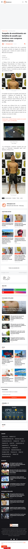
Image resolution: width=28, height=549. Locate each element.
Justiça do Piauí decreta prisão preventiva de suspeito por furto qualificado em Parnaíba (7, 257)
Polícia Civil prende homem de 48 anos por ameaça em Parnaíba (7, 224)
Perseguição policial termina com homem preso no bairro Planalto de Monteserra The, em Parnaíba (17, 495)
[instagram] (20, 292)
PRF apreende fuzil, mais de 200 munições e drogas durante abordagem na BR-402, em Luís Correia (17, 318)
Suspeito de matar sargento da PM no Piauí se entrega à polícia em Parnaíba (18, 508)
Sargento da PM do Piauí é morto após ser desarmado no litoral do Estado (18, 515)
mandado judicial (11, 30)
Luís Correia (6, 449)
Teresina (15, 454)
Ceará (23, 441)
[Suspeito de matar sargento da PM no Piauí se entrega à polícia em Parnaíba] (5, 509)
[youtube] (8, 292)
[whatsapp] (20, 290)
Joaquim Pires (6, 447)
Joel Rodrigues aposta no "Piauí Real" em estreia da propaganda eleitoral (17, 484)
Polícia (18, 198)
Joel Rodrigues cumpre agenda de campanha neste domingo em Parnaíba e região (18, 478)
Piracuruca (14, 452)
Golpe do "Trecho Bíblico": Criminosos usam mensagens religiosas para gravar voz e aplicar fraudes (7, 361)
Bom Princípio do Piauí (7, 438)
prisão (21, 198)
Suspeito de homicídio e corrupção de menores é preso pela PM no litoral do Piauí (20, 240)
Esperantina (5, 445)
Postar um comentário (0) (14, 268)
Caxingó (16, 441)
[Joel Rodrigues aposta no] (5, 485)
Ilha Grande (13, 445)
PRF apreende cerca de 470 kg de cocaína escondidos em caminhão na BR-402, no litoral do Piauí (18, 325)
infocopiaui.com (11, 203)
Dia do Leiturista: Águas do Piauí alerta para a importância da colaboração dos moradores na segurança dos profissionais (20, 361)
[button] (2, 2)
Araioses (5, 436)
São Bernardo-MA (6, 454)
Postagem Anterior (5, 272)
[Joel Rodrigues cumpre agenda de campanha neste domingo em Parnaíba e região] (5, 478)
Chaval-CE (5, 443)
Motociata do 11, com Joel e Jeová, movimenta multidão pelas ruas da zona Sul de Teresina (17, 332)
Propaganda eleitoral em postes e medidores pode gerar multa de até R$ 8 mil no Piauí (17, 339)
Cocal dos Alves (20, 443)
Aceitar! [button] (4, 546)
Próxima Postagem (23, 272)
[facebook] (8, 290)
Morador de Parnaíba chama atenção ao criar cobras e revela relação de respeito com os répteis (18, 471)
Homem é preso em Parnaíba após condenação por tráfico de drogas (20, 224)
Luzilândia (15, 447)
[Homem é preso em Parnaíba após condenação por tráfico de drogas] (5, 502)
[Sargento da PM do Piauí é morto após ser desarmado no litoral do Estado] (5, 516)
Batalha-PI (12, 436)
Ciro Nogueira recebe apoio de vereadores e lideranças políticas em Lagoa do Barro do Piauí (17, 464)
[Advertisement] (14, 17)
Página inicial (4, 30)
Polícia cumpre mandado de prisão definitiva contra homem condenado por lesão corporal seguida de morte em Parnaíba (20, 258)
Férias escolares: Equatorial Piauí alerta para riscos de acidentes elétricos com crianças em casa (7, 380)
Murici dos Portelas (16, 449)
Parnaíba (14, 198)
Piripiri (21, 452)
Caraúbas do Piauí (7, 441)
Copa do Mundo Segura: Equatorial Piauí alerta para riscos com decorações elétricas (20, 379)
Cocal (12, 443)
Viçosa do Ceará (6, 456)
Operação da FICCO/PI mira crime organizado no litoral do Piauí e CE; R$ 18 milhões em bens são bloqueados (7, 241)
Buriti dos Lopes (19, 438)
